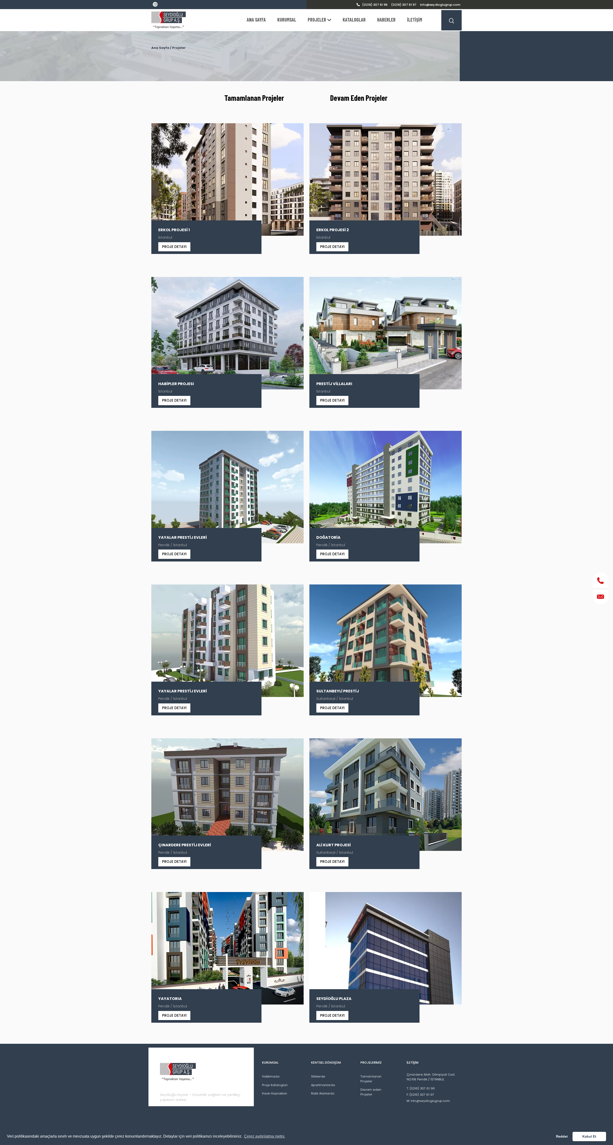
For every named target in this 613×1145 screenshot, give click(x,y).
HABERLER (386, 19)
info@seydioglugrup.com (440, 4)
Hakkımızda (270, 1076)
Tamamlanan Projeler (254, 97)
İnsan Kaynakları (274, 1093)
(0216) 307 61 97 (403, 4)
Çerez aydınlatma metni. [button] (264, 1136)
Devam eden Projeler (370, 1092)
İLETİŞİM (414, 19)
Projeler (179, 47)
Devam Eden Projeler (358, 97)
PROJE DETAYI (174, 246)
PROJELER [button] (317, 19)
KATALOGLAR (354, 19)
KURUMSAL (286, 19)
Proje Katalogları (275, 1085)
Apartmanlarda (323, 1085)
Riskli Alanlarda (322, 1093)
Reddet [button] (562, 1136)
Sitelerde (318, 1076)
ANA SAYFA (256, 19)
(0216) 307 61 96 (374, 4)
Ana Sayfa (160, 47)
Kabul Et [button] (589, 1136)
